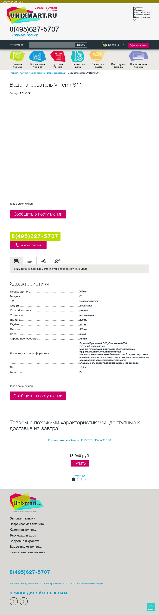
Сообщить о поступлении (38, 214)
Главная (14, 73)
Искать (81, 45)
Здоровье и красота (98, 65)
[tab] (16, 260)
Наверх (151, 609)
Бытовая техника (17, 65)
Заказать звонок (26, 35)
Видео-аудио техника (118, 65)
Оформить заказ (138, 45)
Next (82, 475)
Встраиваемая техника (37, 65)
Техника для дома (78, 65)
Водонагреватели (56, 73)
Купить (79, 463)
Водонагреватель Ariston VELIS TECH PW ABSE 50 (79, 440)
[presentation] (16, 260)
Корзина (113, 44)
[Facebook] (14, 601)
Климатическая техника (138, 65)
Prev (77, 475)
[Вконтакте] (24, 601)
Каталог (18, 44)
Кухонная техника (58, 65)
